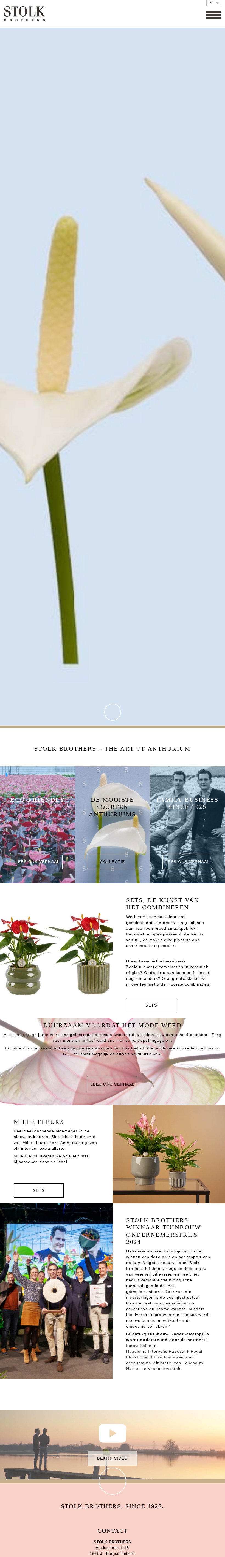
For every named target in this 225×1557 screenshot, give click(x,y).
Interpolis (157, 1351)
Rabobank (179, 1351)
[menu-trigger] (213, 15)
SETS (151, 1005)
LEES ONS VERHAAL (113, 1084)
